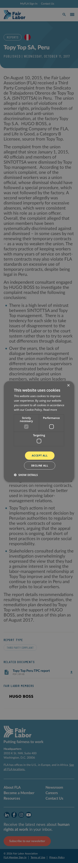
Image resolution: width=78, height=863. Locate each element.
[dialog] (39, 431)
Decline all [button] (39, 465)
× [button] (68, 385)
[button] (26, 474)
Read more (50, 409)
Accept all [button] (40, 455)
